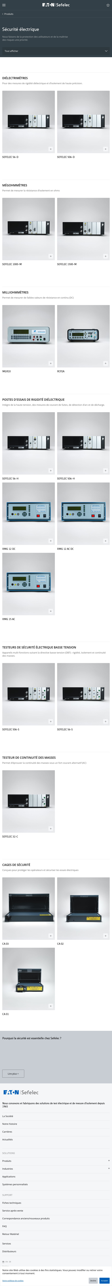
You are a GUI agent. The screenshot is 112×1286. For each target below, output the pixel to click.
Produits (8, 13)
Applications (8, 1176)
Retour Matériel (10, 1234)
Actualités (7, 1139)
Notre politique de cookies (12, 1281)
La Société (7, 1116)
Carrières (7, 1131)
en (6, 1262)
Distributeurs (9, 1251)
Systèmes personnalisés (15, 1184)
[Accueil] (56, 5)
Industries (7, 1168)
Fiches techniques (11, 1202)
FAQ (4, 1226)
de (10, 1262)
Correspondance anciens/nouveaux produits (26, 1218)
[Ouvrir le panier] (108, 5)
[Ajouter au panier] (50, 149)
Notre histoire (9, 1123)
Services (6, 1243)
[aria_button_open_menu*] (3, 5)
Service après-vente (12, 1210)
